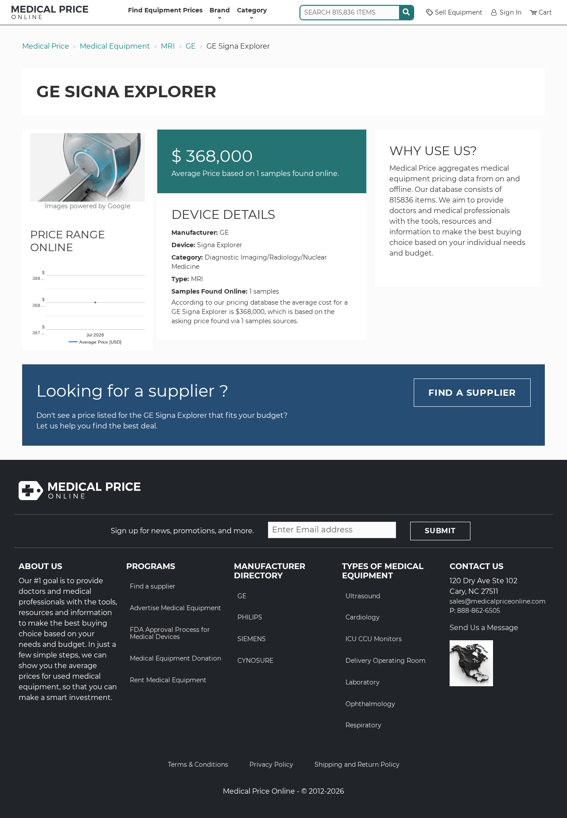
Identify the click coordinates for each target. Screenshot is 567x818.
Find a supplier (152, 586)
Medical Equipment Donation (175, 658)
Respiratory (363, 725)
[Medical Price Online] (50, 12)
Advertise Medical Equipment (175, 608)
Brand (220, 10)
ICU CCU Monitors (374, 639)
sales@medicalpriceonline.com (498, 601)
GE (191, 46)
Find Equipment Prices (165, 10)
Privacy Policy (271, 764)
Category (252, 10)
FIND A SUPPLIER (472, 392)
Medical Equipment (115, 46)
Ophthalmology (370, 704)
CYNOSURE (255, 661)
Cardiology (363, 617)
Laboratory (363, 682)
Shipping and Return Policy (357, 764)
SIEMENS (251, 639)
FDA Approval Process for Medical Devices (170, 633)
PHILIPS (249, 617)
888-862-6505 (478, 611)
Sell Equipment (458, 12)
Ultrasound (363, 596)
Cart (545, 12)
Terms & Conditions (198, 764)
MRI (168, 46)
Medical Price (45, 46)
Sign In (510, 12)
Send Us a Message (484, 627)
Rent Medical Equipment (168, 680)
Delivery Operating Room (386, 661)
